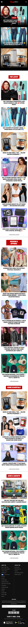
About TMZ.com (4, 567)
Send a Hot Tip (18, 569)
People (2, 590)
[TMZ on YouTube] (15, 612)
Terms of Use (4, 570)
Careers (16, 570)
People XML (3, 592)
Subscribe (24, 606)
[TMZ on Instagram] (18, 612)
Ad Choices (3, 572)
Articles (3, 578)
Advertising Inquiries (19, 572)
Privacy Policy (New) (5, 569)
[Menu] (2, 2)
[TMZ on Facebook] (9, 612)
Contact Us (17, 567)
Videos (2, 596)
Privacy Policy (21, 602)
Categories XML (4, 587)
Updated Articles (5, 581)
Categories (3, 585)
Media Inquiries (18, 574)
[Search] (26, 2)
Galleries (3, 589)
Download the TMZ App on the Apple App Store (8, 622)
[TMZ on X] (12, 612)
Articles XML (4, 579)
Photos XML (4, 594)
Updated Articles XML (6, 583)
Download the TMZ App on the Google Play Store (19, 622)
